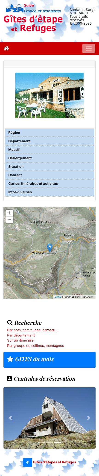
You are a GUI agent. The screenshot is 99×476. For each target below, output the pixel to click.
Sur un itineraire (20, 340)
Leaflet (57, 297)
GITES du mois (33, 358)
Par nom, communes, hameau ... (33, 330)
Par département (21, 335)
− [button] (9, 220)
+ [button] (9, 213)
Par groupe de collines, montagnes (35, 345)
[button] (27, 462)
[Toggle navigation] (88, 48)
